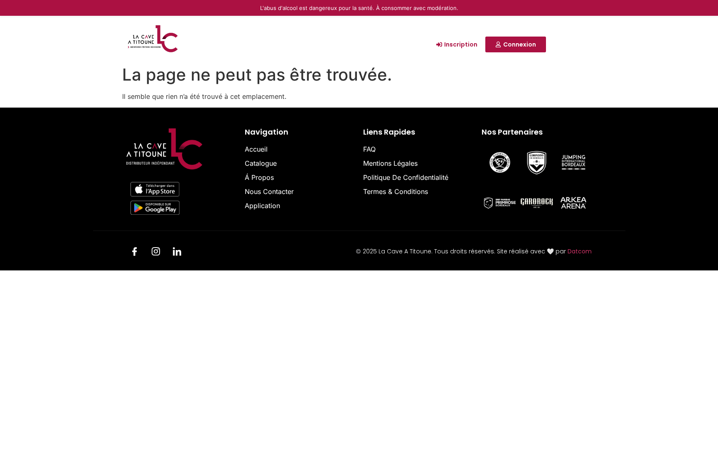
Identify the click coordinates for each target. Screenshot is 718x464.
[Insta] (156, 252)
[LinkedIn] (177, 252)
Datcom (580, 251)
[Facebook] (134, 252)
